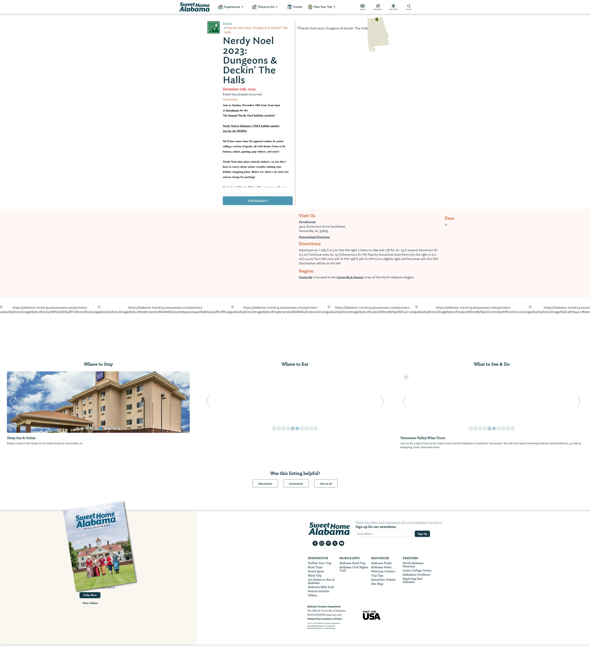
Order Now (90, 595)
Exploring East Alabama (413, 580)
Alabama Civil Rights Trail (353, 569)
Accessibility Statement (316, 626)
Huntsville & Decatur (350, 277)
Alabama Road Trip (352, 563)
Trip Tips (377, 575)
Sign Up (422, 534)
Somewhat (296, 484)
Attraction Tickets (383, 579)
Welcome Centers (383, 571)
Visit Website (257, 200)
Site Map (377, 583)
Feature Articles (318, 591)
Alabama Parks (381, 567)
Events (297, 7)
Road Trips (315, 567)
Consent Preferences (315, 628)
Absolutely (265, 484)
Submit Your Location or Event (324, 618)
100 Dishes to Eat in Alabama (321, 581)
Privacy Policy (329, 628)
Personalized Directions (314, 236)
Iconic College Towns (417, 570)
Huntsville (305, 277)
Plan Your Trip (323, 7)
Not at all (326, 484)
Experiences (232, 7)
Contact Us (330, 626)
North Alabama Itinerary (413, 564)
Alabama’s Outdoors (416, 574)
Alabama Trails (381, 563)
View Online (90, 603)
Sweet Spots (316, 571)
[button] (11, 402)
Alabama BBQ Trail (321, 587)
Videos (312, 595)
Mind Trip (315, 575)
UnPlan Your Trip (319, 563)
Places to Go (266, 7)
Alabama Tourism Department (324, 606)
